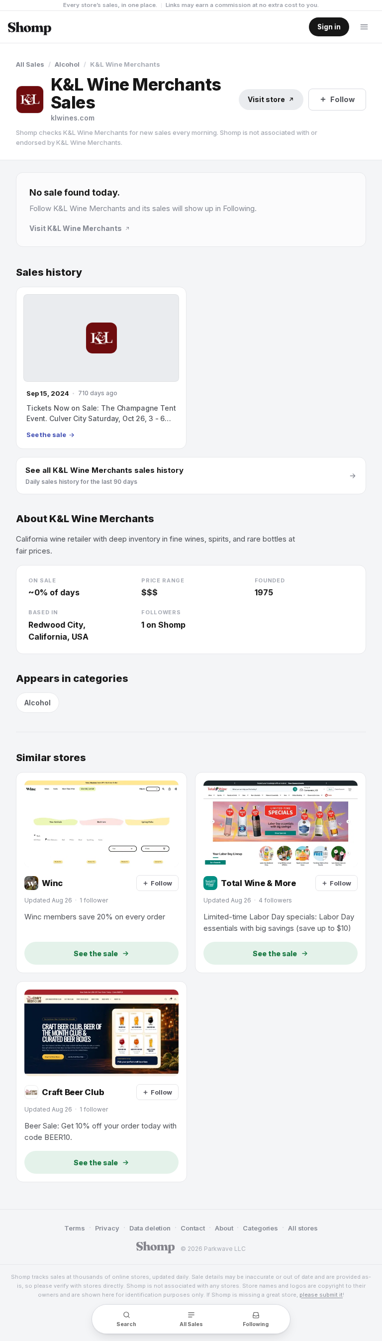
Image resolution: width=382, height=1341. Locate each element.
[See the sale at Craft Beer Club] (101, 1082)
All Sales (30, 64)
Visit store (266, 99)
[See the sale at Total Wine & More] (280, 873)
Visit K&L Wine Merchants (75, 228)
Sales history (49, 272)
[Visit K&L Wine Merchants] (30, 99)
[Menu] (364, 27)
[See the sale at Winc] (101, 873)
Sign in (329, 27)
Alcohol (67, 64)
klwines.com (73, 117)
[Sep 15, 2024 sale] (101, 367)
